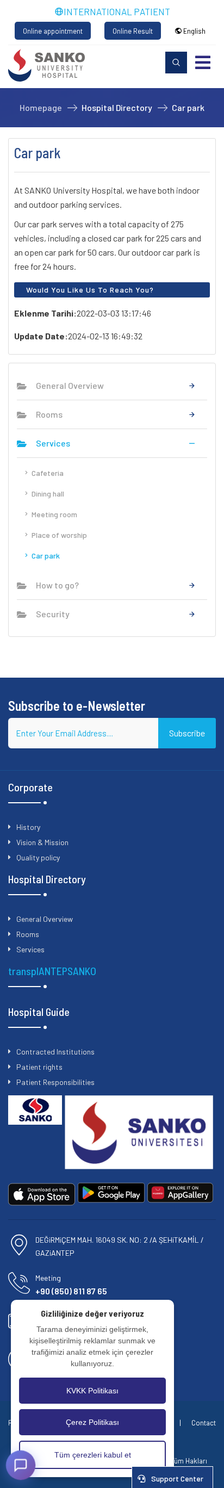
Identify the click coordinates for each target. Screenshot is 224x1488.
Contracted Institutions (55, 1051)
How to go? (57, 585)
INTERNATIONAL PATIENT (117, 11)
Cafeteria (48, 473)
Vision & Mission (42, 842)
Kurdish (196, 132)
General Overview (70, 385)
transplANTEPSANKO (52, 970)
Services (53, 443)
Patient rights (39, 1066)
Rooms (49, 414)
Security (53, 614)
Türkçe (195, 81)
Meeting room (54, 514)
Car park (46, 555)
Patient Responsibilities (55, 1082)
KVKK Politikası (92, 1390)
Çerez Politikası (92, 1422)
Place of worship (59, 535)
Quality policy (38, 857)
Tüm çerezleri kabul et (92, 1454)
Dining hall (48, 493)
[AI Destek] (20, 1465)
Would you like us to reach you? (90, 289)
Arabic (195, 106)
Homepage (41, 107)
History (28, 827)
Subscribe (187, 733)
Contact (203, 1422)
